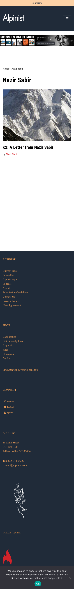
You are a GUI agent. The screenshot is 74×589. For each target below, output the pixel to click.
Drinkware (9, 354)
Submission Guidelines (15, 292)
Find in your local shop (20, 369)
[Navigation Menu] (67, 18)
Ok (38, 583)
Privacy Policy (11, 301)
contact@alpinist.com (15, 465)
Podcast (7, 283)
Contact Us (9, 296)
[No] (69, 578)
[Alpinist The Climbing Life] (13, 18)
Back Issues (9, 336)
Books (6, 358)
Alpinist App (10, 279)
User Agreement (12, 305)
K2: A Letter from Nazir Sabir (28, 147)
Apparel (7, 345)
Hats (5, 349)
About (6, 288)
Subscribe (37, 2)
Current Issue (10, 270)
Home (6, 68)
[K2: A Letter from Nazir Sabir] (37, 115)
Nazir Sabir (12, 154)
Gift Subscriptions (13, 341)
